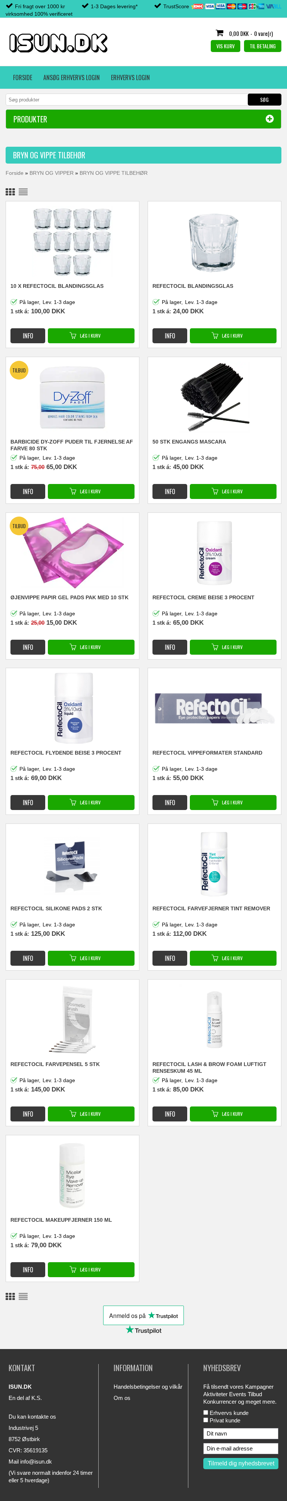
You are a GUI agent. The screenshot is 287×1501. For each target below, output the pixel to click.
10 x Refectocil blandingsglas (57, 286)
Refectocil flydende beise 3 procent (65, 753)
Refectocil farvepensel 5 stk (55, 1064)
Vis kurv (225, 46)
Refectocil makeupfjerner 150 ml (61, 1220)
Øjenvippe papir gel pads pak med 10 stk (69, 597)
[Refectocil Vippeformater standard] (214, 707)
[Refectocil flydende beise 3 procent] (72, 708)
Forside (22, 77)
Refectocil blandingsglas (192, 286)
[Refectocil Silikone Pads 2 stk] (72, 863)
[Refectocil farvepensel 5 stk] (72, 1019)
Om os (122, 1398)
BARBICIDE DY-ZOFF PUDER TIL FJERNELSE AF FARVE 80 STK (71, 445)
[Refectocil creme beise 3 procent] (214, 552)
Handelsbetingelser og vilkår (148, 1386)
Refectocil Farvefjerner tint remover (211, 908)
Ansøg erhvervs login (71, 77)
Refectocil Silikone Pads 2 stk (56, 908)
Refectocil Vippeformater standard (207, 753)
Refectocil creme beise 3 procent (203, 597)
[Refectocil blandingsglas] (214, 241)
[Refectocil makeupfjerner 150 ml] (72, 1175)
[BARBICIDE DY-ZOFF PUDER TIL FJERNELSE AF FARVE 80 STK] (72, 397)
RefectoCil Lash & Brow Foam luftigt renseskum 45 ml (209, 1067)
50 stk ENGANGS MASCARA (189, 442)
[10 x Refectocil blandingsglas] (72, 241)
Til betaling (263, 46)
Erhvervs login (130, 77)
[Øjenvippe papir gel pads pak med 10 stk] (72, 552)
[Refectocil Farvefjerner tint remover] (214, 863)
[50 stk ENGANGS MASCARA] (214, 397)
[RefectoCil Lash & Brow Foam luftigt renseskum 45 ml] (214, 1019)
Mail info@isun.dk (30, 1461)
